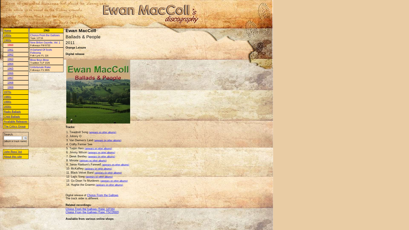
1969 (10, 87)
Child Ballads (12, 116)
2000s (7, 106)
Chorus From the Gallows (45, 35)
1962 (10, 54)
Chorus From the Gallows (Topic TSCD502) (92, 212)
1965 (10, 68)
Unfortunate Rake (40, 67)
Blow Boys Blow (39, 60)
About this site (13, 156)
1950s (7, 35)
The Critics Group (15, 126)
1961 (10, 49)
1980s (7, 97)
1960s (7, 40)
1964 (10, 63)
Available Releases (15, 121)
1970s (7, 92)
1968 (10, 82)
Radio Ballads (12, 111)
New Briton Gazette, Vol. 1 (45, 42)
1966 (10, 73)
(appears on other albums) (102, 132)
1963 (10, 59)
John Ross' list (13, 151)
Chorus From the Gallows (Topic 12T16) (90, 209)
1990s (7, 102)
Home (7, 30)
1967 (10, 77)
